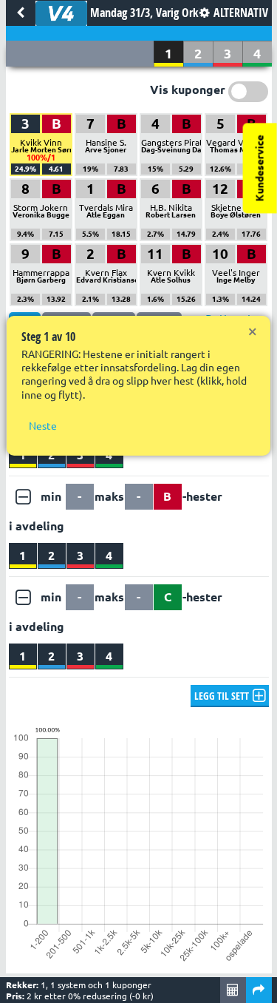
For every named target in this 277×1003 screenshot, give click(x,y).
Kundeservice (260, 168)
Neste (43, 426)
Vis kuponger (187, 89)
